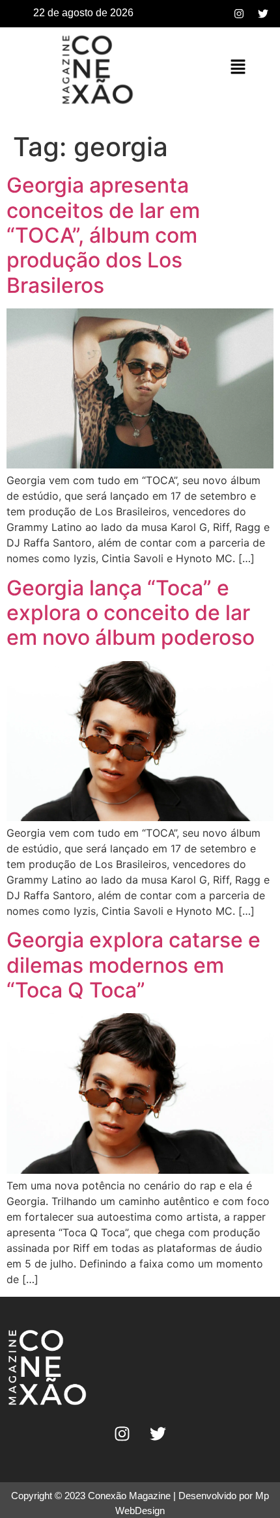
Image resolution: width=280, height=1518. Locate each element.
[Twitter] (263, 13)
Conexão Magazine (129, 1495)
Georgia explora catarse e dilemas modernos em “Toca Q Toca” (133, 965)
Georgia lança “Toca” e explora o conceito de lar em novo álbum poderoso (131, 613)
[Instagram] (239, 13)
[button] (238, 67)
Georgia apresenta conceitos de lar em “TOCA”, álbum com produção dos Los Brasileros (103, 235)
